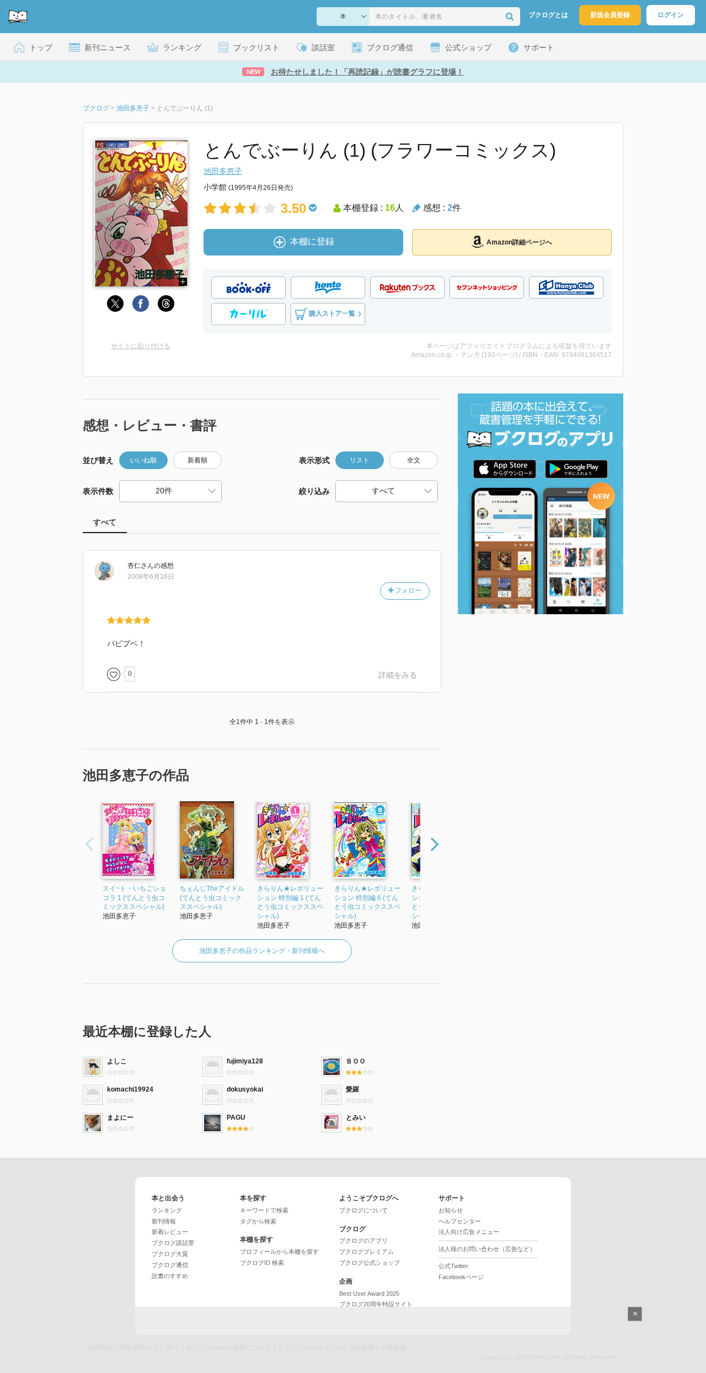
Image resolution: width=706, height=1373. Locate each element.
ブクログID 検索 (262, 1262)
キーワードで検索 (264, 1210)
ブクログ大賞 (170, 1253)
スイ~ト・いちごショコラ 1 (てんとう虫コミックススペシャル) (134, 898)
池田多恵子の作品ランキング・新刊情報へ (262, 951)
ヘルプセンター (459, 1221)
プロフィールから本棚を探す (279, 1251)
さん (140, 566)
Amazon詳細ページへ (519, 242)
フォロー (407, 590)
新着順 (197, 460)
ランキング (167, 1210)
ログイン (670, 15)
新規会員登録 (610, 15)
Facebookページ (461, 1277)
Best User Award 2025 (369, 1293)
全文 (413, 460)
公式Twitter (453, 1266)
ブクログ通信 (170, 1265)
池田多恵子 (223, 171)
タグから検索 (258, 1221)
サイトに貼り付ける (140, 346)
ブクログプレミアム (366, 1251)
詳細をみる (397, 674)
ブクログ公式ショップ (369, 1262)
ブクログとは (548, 15)
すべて (104, 522)
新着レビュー (170, 1231)
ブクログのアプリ (363, 1240)
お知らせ (450, 1210)
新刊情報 (164, 1221)
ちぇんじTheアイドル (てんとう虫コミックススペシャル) (212, 898)
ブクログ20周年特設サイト (376, 1304)
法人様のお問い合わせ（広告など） (487, 1249)
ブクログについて (363, 1210)
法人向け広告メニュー (468, 1231)
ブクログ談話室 (173, 1242)
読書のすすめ (170, 1276)
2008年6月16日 (150, 577)
